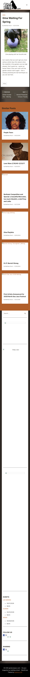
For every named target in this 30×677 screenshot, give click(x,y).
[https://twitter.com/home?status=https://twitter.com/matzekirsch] (6, 649)
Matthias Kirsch (8, 25)
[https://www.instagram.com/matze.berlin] (11, 637)
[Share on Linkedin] (8, 651)
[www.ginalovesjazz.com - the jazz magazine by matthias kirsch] (4, 649)
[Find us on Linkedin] (8, 637)
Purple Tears (8, 132)
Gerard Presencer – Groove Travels (21, 94)
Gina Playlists (9, 232)
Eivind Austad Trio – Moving (7, 94)
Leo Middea (7, 600)
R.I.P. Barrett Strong (11, 263)
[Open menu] (26, 5)
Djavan (5, 608)
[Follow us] (4, 635)
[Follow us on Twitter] (6, 635)
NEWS (3, 15)
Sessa (5, 617)
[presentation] (15, 120)
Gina (4, 83)
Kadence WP (18, 672)
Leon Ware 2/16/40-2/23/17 (14, 163)
